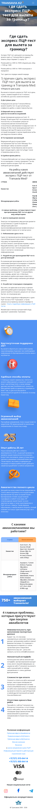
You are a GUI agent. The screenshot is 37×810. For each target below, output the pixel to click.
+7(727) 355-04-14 (18, 761)
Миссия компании (18, 742)
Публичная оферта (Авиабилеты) (18, 733)
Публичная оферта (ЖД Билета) (19, 739)
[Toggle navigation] (33, 3)
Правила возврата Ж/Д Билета (18, 736)
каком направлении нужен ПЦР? (19, 748)
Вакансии (18, 745)
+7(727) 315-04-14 (18, 758)
